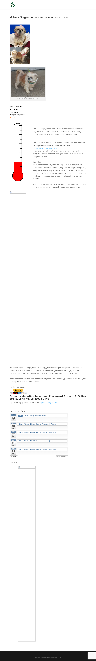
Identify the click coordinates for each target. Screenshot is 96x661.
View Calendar (61, 457)
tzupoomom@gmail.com (48, 402)
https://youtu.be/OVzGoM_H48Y (45, 148)
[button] (14, 457)
